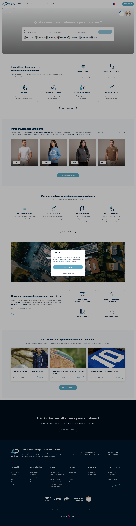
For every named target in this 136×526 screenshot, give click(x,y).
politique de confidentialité (65, 261)
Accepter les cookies (68, 267)
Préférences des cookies (68, 274)
